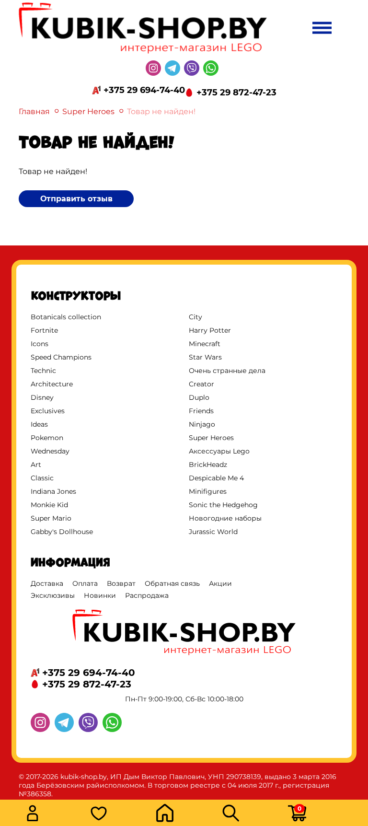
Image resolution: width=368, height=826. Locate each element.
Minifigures (208, 491)
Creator (201, 384)
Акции (220, 583)
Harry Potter (210, 330)
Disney (42, 397)
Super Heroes (88, 111)
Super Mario (51, 518)
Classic (42, 478)
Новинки (100, 595)
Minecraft (204, 343)
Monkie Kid (49, 504)
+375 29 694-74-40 (144, 90)
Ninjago (202, 424)
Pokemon (47, 437)
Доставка (47, 583)
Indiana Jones (53, 491)
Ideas (39, 424)
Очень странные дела (227, 370)
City (195, 317)
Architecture (52, 384)
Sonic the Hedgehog (223, 504)
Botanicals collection (66, 317)
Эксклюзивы (53, 595)
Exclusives (48, 411)
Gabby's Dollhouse (62, 531)
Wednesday (50, 451)
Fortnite (44, 330)
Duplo (199, 397)
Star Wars (205, 357)
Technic (43, 370)
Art (36, 464)
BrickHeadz (208, 464)
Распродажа (147, 595)
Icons (39, 343)
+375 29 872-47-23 (236, 92)
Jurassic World (213, 531)
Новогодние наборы (225, 518)
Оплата (85, 583)
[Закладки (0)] (120, 814)
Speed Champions (61, 357)
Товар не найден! (161, 111)
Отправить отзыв (76, 198)
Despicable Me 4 (216, 478)
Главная (34, 111)
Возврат (121, 583)
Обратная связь (172, 583)
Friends (201, 411)
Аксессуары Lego (219, 451)
